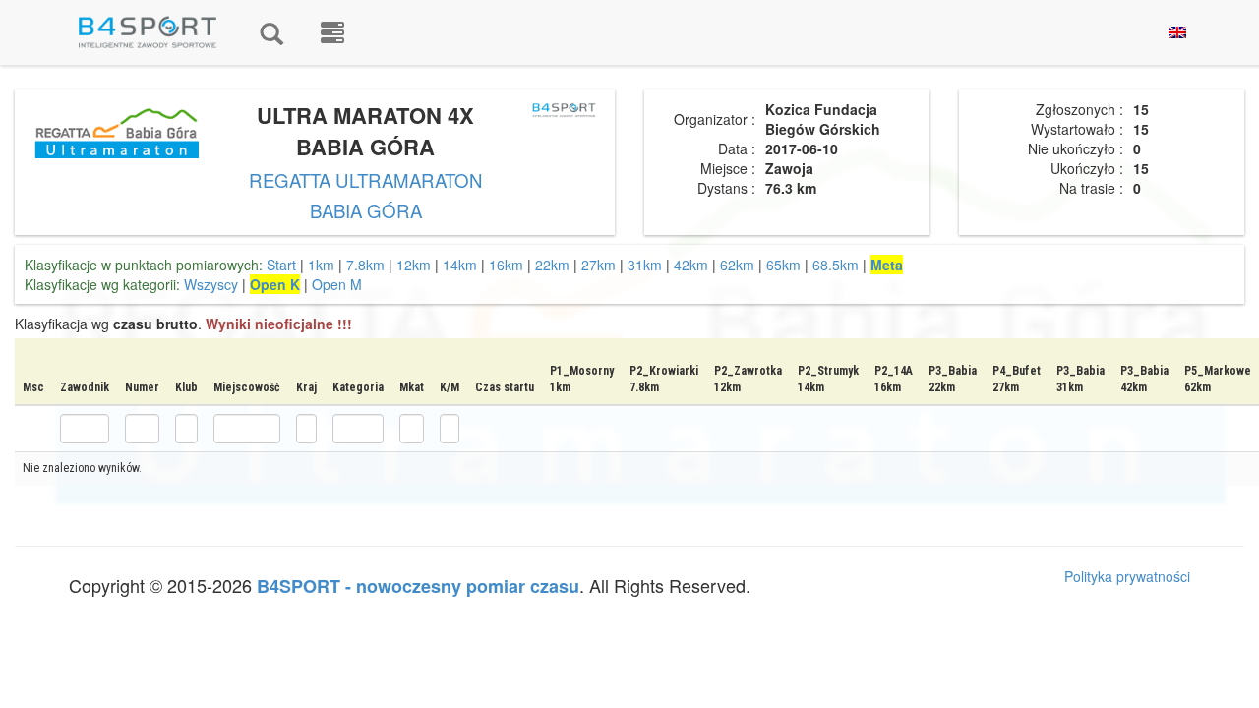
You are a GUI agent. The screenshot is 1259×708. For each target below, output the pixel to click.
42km (691, 264)
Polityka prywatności (1127, 576)
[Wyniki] (271, 32)
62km (737, 264)
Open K (275, 284)
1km (321, 264)
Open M (337, 284)
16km (506, 264)
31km (645, 264)
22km (552, 264)
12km (413, 264)
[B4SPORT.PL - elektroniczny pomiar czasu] (332, 32)
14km (460, 264)
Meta (886, 264)
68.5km (835, 264)
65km (783, 264)
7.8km (365, 264)
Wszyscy (211, 284)
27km (598, 264)
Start (281, 264)
